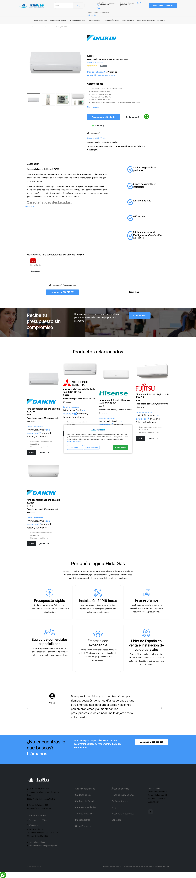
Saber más (134, 292)
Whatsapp (99, 125)
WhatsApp (33, 825)
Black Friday (166, 866)
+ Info (31, 452)
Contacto (116, 820)
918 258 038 (104, 5)
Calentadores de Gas (85, 807)
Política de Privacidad (115, 866)
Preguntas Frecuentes (122, 813)
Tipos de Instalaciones (122, 795)
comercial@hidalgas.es (39, 842)
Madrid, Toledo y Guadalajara (106, 3)
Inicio (28, 27)
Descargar (35, 271)
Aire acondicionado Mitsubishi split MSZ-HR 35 (79, 391)
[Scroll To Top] (192, 875)
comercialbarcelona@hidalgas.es (43, 845)
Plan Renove (159, 866)
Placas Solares (82, 820)
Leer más (29, 206)
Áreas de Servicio (120, 788)
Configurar (75, 447)
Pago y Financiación (150, 866)
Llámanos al (96, 138)
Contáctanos (139, 315)
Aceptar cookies (120, 447)
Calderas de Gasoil (84, 801)
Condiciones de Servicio (138, 866)
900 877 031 (46, 452)
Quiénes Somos (119, 801)
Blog (113, 807)
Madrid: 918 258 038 (37, 815)
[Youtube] (150, 811)
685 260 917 (125, 5)
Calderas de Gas (83, 795)
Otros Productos (83, 826)
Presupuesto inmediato (163, 5)
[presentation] (29, 62)
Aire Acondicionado (37, 27)
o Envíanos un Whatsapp (126, 3)
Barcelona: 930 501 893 (39, 820)
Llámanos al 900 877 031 (62, 292)
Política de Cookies (74, 441)
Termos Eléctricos (84, 813)
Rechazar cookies (92, 447)
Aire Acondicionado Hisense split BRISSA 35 (114, 402)
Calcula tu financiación (95, 63)
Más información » (93, 107)
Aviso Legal (106, 866)
